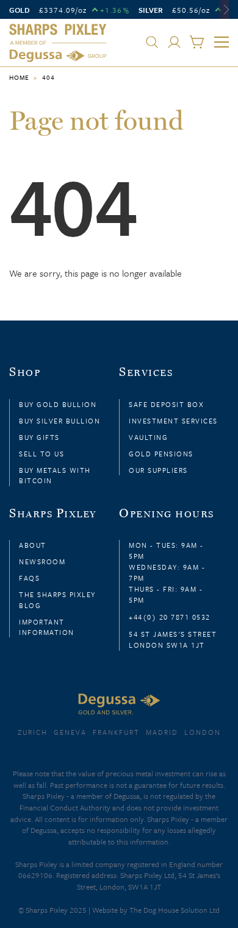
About (32, 545)
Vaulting (148, 437)
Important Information (46, 627)
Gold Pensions (161, 453)
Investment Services (173, 421)
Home (19, 77)
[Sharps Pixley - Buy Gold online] (58, 43)
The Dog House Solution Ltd (174, 909)
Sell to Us (41, 453)
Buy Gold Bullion (57, 404)
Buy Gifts (39, 437)
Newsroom (42, 561)
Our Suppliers (158, 470)
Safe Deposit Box (166, 404)
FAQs (29, 578)
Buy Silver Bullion (59, 421)
